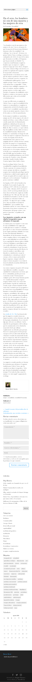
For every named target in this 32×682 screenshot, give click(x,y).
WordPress (21, 679)
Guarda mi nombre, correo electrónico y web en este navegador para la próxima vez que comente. (16, 459)
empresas (13, 573)
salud (21, 594)
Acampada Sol (7, 558)
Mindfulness (23, 589)
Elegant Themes (20, 677)
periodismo (24, 592)
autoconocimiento (8, 563)
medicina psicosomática (10, 584)
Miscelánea (6, 538)
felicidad (6, 576)
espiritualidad (7, 528)
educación (24, 571)
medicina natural (22, 581)
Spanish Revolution (9, 600)
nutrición (16, 592)
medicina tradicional (9, 587)
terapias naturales (21, 602)
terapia (18, 600)
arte (27, 560)
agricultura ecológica (9, 560)
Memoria (6, 536)
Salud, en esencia (8, 548)
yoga (15, 608)
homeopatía (13, 576)
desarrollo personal (9, 526)
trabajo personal (8, 608)
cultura (23, 568)
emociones (7, 573)
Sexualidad (15, 26)
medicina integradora (9, 531)
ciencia (17, 563)
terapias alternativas (9, 602)
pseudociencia (7, 594)
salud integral (16, 597)
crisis (18, 568)
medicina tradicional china (11, 589)
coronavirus (24, 563)
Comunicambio (7, 521)
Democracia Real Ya (14, 571)
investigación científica (10, 579)
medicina (20, 579)
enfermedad (21, 573)
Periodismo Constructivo (10, 546)
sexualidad (11, 397)
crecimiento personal (9, 568)
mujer (5, 397)
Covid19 (6, 566)
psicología (15, 594)
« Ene (5, 644)
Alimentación (20, 560)
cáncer (5, 571)
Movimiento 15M (8, 592)
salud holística (7, 597)
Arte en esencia (8, 515)
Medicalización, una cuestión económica (16, 413)
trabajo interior (17, 605)
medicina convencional (10, 581)
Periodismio (6, 543)
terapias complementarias (11, 551)
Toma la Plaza (7, 605)
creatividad (13, 566)
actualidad (16, 558)
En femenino (7, 26)
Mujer (5, 541)
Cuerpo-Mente (7, 523)
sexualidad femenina (21, 397)
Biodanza (6, 518)
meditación (6, 533)
